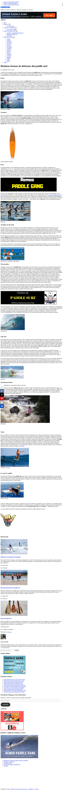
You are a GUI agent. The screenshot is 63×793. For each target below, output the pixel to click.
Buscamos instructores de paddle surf (10, 587)
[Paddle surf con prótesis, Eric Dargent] (14, 554)
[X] (2, 395)
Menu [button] (4, 19)
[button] (9, 25)
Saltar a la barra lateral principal (11, 4)
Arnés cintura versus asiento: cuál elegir (13, 682)
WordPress (30, 789)
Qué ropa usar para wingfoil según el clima (14, 692)
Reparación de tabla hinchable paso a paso (14, 681)
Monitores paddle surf (9, 761)
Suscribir (5, 704)
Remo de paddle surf (6, 618)
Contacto (6, 766)
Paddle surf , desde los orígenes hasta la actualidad (16, 760)
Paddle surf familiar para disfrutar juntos (13, 683)
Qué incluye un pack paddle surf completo (14, 687)
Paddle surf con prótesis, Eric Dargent (11, 557)
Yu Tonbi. (22, 446)
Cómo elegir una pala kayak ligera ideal (13, 689)
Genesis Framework (22, 789)
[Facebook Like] (2, 391)
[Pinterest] (2, 398)
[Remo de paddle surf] (14, 615)
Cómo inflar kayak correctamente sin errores (14, 685)
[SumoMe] (2, 406)
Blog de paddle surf (5, 7)
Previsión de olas (8, 763)
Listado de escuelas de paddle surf (12, 764)
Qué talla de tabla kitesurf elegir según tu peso (15, 686)
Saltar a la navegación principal (11, 2)
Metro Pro (13, 789)
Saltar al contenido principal (10, 3)
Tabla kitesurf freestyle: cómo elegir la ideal (14, 679)
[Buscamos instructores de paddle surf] (14, 584)
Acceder (36, 789)
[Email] (2, 402)
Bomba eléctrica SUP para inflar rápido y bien (15, 690)
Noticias (10, 632)
